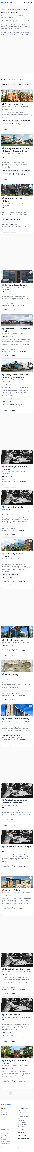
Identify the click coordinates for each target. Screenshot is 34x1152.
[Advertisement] (17, 55)
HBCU (19, 1118)
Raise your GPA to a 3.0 (23, 1138)
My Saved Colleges (5, 1137)
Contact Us (4, 1114)
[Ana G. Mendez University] (17, 960)
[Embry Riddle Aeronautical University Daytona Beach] (17, 140)
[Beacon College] (17, 1005)
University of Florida (6, 25)
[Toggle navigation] (31, 2)
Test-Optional (21, 1120)
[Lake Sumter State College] (17, 837)
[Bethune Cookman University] (17, 190)
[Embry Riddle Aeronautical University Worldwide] (17, 366)
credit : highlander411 (25, 550)
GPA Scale (20, 1144)
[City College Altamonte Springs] (17, 457)
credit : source (26, 144)
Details (13, 129)
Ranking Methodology (6, 1112)
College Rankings (22, 1110)
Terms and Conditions (6, 1147)
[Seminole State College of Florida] (17, 320)
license (31, 100)
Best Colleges (21, 1112)
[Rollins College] (17, 666)
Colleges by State (5, 1143)
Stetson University (6, 20)
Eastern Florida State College (9, 26)
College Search (4, 1135)
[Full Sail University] (17, 632)
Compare (6, 129)
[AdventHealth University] (17, 710)
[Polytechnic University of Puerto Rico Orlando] (17, 790)
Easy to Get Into (22, 1124)
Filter (6, 75)
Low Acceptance (22, 1126)
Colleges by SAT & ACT (6, 1132)
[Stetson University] (17, 96)
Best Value (20, 1114)
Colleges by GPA (5, 1134)
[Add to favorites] (30, 91)
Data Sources (4, 1110)
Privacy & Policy (17, 1147)
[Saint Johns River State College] (17, 1052)
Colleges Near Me (5, 1141)
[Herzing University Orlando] (17, 497)
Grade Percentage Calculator (25, 1141)
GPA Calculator (21, 1132)
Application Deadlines (23, 1116)
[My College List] (28, 2)
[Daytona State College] (17, 276)
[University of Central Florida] (17, 545)
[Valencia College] (17, 882)
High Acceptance (22, 1122)
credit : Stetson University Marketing (23, 100)
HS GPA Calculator (22, 1135)
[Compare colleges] (24, 2)
